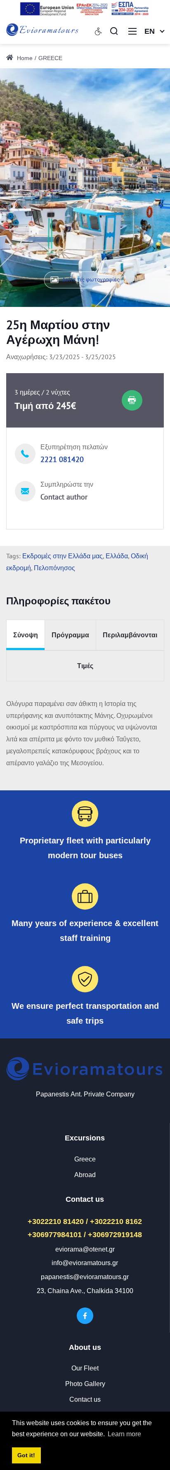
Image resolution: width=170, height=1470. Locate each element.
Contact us (85, 1399)
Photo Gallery (85, 1383)
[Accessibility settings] (98, 31)
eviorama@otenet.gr (85, 1249)
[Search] (114, 30)
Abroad (85, 1174)
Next (143, 177)
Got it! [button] (26, 1455)
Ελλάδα (117, 556)
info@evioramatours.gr (85, 1262)
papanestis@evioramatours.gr (85, 1276)
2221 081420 (62, 459)
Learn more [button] (124, 1434)
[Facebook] (85, 1315)
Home (24, 58)
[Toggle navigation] (132, 31)
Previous (26, 177)
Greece (85, 1159)
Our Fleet (85, 1368)
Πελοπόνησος (54, 568)
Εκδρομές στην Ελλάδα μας (62, 556)
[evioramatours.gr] (42, 30)
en (149, 31)
